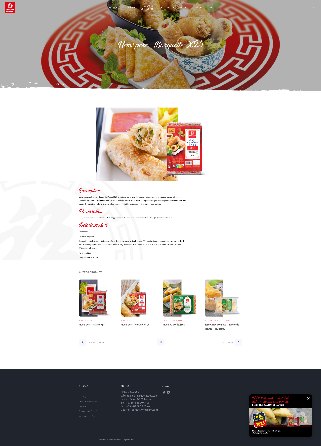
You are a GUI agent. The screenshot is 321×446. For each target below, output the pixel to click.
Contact (82, 406)
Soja (228, 320)
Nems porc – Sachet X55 (92, 324)
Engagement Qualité (88, 411)
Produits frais (127, 320)
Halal (165, 320)
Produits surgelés (86, 320)
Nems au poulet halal (174, 324)
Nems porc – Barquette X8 (135, 324)
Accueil (82, 392)
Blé (206, 320)
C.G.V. (138, 440)
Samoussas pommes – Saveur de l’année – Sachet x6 (222, 326)
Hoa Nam (83, 397)
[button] (308, 398)
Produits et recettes (88, 401)
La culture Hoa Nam (87, 416)
